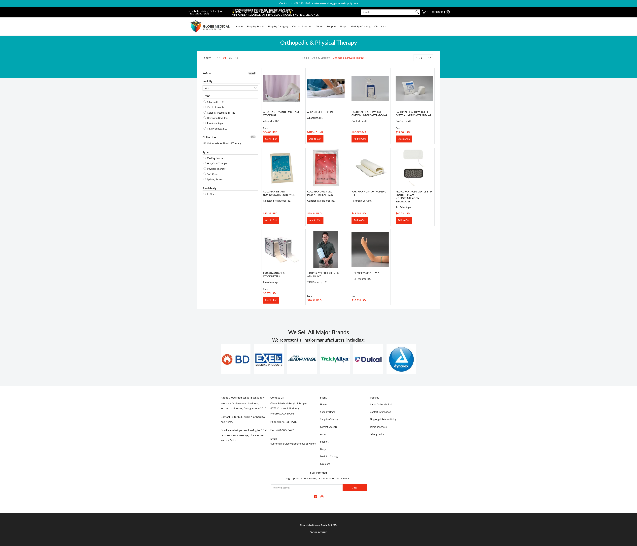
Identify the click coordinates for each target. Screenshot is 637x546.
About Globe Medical (380, 404)
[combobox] (388, 12)
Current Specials (328, 426)
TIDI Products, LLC (216, 128)
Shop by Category (321, 57)
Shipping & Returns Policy (383, 419)
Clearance (325, 463)
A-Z (207, 87)
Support (324, 441)
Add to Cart (315, 138)
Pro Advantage (214, 123)
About (323, 434)
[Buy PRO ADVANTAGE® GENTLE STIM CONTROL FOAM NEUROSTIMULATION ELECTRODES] (414, 168)
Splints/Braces (214, 179)
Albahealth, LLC (215, 101)
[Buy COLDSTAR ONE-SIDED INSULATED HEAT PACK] (325, 168)
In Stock (211, 194)
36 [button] (230, 57)
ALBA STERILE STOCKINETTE (322, 112)
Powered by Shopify (318, 532)
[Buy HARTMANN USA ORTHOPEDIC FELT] (370, 168)
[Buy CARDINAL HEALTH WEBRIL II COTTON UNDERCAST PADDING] (414, 88)
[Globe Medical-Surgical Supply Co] (210, 26)
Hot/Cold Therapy (216, 163)
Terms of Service (378, 426)
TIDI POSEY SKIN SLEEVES (366, 273)
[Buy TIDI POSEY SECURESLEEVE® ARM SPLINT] (325, 249)
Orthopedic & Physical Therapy (348, 57)
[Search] (417, 12)
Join (355, 487)
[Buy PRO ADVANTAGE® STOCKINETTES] (281, 249)
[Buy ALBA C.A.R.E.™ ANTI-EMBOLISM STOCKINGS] (281, 88)
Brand (207, 96)
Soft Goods (212, 174)
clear (253, 137)
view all (252, 73)
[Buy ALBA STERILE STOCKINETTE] (325, 88)
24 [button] (224, 57)
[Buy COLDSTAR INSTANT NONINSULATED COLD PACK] (281, 168)
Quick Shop (271, 138)
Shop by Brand (327, 411)
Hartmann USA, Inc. (217, 117)
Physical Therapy (215, 168)
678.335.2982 (302, 3)
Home (305, 57)
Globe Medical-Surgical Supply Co (315, 525)
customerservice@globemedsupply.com (335, 3)
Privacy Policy (377, 434)
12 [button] (218, 57)
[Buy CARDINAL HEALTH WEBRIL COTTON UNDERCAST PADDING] (370, 88)
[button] (433, 12)
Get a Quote (217, 10)
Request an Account (280, 9)
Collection (209, 137)
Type (206, 152)
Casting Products (215, 158)
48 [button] (236, 57)
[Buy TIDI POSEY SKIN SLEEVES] (370, 249)
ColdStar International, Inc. (221, 112)
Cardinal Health (215, 107)
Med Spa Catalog (329, 456)
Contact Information (380, 411)
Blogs (323, 449)
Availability (209, 188)
